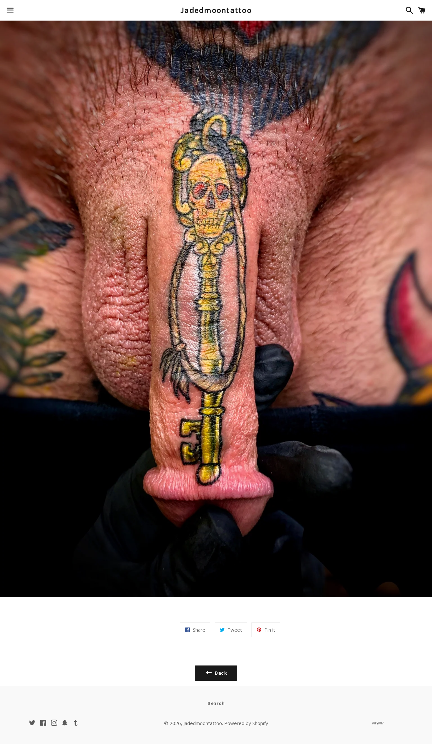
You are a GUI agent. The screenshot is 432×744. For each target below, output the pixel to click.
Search (216, 703)
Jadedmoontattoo (216, 10)
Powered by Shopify (246, 723)
